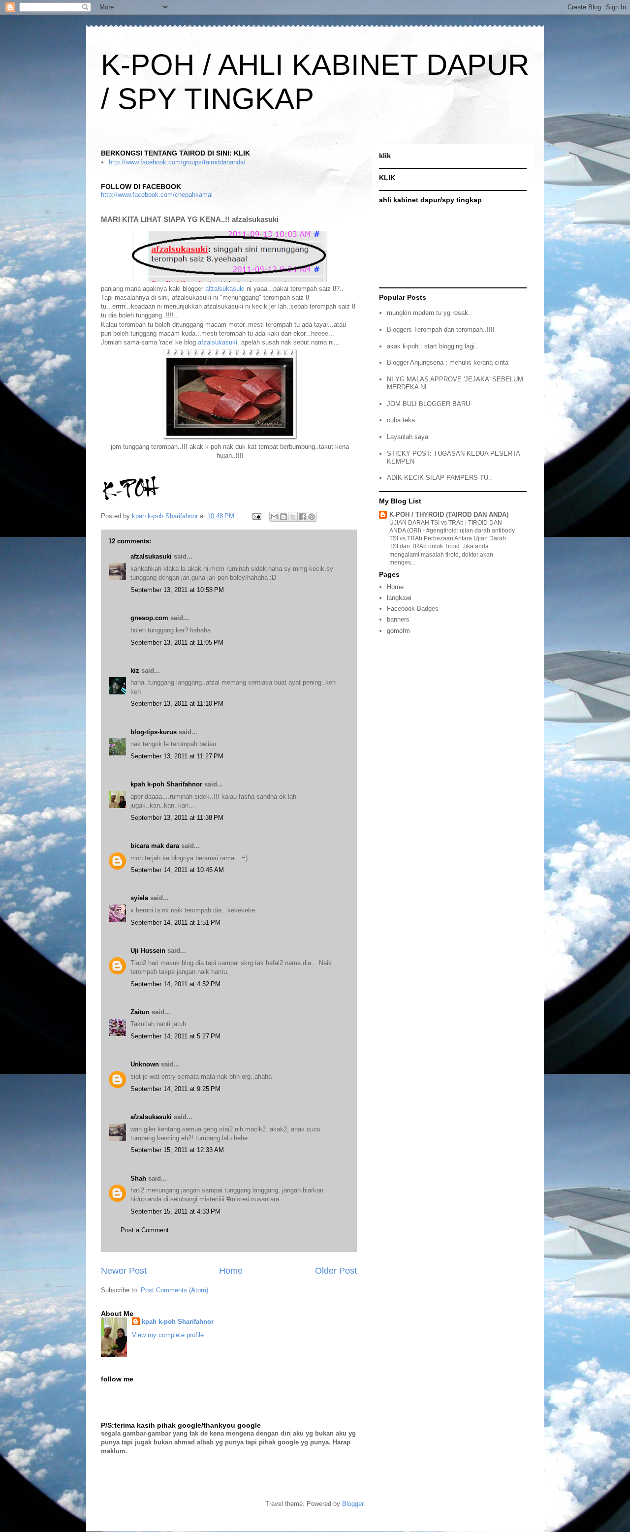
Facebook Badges (413, 608)
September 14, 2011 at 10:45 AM (177, 870)
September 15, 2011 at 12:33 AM (177, 1150)
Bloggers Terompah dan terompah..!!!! (441, 329)
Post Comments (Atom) (174, 1290)
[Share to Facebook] (302, 517)
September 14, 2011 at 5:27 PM (175, 1036)
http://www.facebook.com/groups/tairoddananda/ (177, 162)
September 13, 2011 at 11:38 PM (176, 817)
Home (231, 1271)
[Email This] (274, 517)
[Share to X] (293, 517)
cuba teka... (404, 420)
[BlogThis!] (283, 517)
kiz (134, 670)
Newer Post (124, 1271)
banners (398, 619)
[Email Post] (256, 516)
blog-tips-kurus (153, 732)
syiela (139, 898)
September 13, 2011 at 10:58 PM (177, 590)
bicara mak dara (154, 845)
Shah (138, 1178)
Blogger (352, 1503)
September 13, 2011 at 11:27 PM (176, 756)
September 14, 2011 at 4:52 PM (175, 984)
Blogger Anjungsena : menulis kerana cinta (447, 362)
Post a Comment (145, 1230)
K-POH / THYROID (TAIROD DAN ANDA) (448, 514)
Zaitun (140, 1012)
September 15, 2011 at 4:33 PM (175, 1211)
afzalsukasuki (225, 288)
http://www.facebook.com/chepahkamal (157, 194)
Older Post (336, 1271)
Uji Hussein (147, 950)
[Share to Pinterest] (311, 517)
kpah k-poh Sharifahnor (166, 784)
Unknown (144, 1064)
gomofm (398, 630)
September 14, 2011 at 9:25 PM (175, 1089)
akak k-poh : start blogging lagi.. (432, 346)
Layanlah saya (407, 436)
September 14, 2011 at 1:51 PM (175, 922)
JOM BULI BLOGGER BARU (428, 403)
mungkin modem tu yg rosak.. (429, 312)
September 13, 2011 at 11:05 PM (176, 642)
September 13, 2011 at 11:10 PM (176, 703)
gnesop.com (149, 618)
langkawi (399, 597)
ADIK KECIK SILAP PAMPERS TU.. (439, 477)
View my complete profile (168, 1335)
